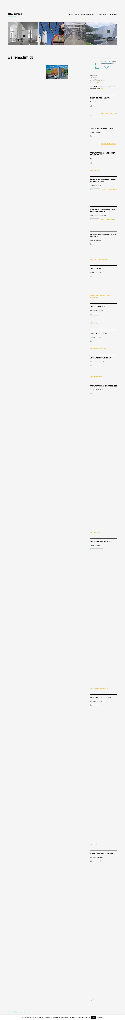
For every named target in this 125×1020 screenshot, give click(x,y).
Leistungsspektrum (87, 14)
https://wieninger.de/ (95, 532)
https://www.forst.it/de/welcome (98, 348)
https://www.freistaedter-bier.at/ (108, 143)
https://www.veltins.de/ (95, 844)
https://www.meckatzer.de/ (96, 376)
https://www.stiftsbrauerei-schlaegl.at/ (99, 688)
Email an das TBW (94, 83)
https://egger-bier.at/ (95, 170)
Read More (100, 1017)
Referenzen (102, 14)
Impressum (113, 14)
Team (77, 14)
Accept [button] (93, 1017)
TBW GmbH (15, 14)
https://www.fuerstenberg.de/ (108, 219)
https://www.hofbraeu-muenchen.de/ (99, 259)
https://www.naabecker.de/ (96, 1000)
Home (71, 14)
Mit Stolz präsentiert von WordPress (24, 1012)
